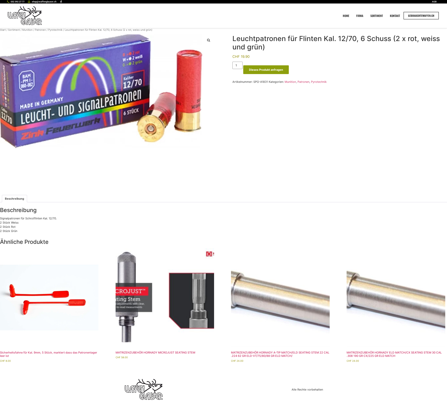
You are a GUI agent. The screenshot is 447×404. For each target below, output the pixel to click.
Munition (27, 29)
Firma (359, 16)
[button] (209, 40)
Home (346, 16)
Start (3, 29)
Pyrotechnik (55, 29)
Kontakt (395, 16)
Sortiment (376, 16)
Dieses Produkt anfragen (266, 69)
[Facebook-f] (61, 2)
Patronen (40, 29)
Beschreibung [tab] (14, 198)
